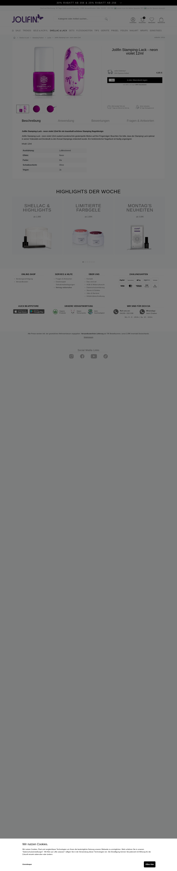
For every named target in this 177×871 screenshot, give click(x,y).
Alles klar (149, 864)
